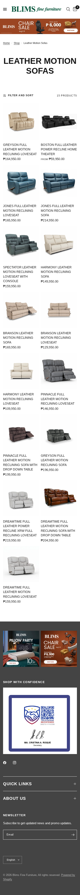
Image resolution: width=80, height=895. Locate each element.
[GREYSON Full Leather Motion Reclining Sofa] (59, 432)
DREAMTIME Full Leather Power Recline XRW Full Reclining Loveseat (20, 528)
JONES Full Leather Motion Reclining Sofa (57, 210)
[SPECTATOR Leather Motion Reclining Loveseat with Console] (21, 244)
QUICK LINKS (17, 784)
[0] (74, 9)
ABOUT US (14, 798)
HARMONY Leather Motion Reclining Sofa (56, 272)
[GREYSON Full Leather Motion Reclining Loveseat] (21, 121)
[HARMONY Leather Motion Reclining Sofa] (59, 244)
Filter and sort (20, 95)
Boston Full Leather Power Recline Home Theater (59, 149)
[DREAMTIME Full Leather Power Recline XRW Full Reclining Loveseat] (21, 498)
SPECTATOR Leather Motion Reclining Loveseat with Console (19, 274)
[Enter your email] (73, 835)
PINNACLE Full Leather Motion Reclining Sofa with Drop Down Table (20, 462)
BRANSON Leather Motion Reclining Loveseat (56, 337)
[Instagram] (17, 762)
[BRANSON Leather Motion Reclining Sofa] (21, 310)
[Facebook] (7, 762)
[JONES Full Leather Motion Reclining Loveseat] (21, 183)
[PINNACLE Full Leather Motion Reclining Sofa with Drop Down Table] (21, 432)
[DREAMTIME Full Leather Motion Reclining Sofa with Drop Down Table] (59, 498)
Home (6, 43)
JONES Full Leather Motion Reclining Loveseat (19, 210)
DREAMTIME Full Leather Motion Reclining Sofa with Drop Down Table (58, 528)
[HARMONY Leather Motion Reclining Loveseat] (21, 371)
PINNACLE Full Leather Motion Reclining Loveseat (57, 399)
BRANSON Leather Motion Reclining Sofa (18, 337)
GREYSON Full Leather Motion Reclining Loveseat (20, 149)
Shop (17, 43)
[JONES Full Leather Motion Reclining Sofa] (59, 183)
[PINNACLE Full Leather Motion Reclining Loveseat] (59, 371)
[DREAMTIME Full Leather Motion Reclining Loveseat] (21, 564)
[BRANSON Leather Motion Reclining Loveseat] (59, 310)
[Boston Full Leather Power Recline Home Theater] (59, 121)
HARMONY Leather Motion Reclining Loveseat (18, 399)
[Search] (68, 9)
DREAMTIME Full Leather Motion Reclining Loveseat (20, 592)
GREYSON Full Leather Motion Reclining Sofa (54, 460)
